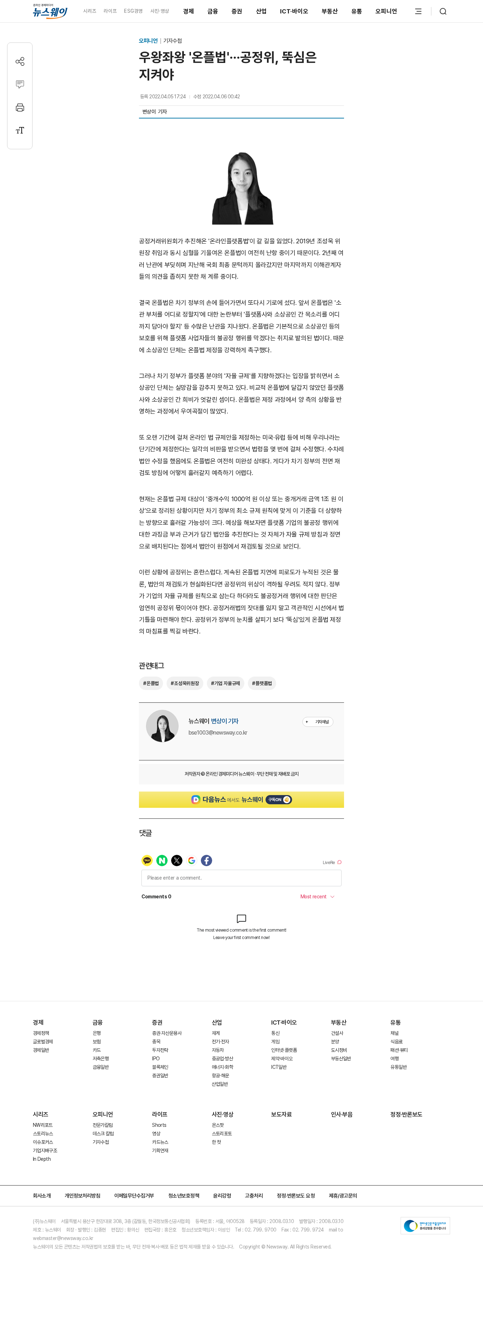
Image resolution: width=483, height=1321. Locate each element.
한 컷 (216, 1142)
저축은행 (101, 1058)
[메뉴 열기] (418, 11)
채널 (394, 1033)
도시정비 (339, 1050)
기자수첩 (172, 40)
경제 (188, 11)
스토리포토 (222, 1133)
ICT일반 (278, 1067)
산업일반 (220, 1084)
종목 (156, 1041)
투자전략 (160, 1050)
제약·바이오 (281, 1058)
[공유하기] (20, 61)
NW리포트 (43, 1125)
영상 (156, 1133)
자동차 (218, 1050)
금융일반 (101, 1067)
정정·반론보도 (406, 1114)
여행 (394, 1058)
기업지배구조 (45, 1150)
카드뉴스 (160, 1142)
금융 (213, 11)
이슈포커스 (43, 1142)
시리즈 (89, 11)
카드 (97, 1050)
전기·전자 (220, 1041)
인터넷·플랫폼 (284, 1050)
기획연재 (160, 1150)
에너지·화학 (222, 1067)
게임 (275, 1041)
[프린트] (20, 107)
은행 (97, 1033)
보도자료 (281, 1114)
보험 (97, 1041)
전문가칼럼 (103, 1125)
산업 (261, 11)
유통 (356, 11)
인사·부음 (342, 1114)
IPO (155, 1058)
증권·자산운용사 (166, 1033)
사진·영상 (159, 11)
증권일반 (160, 1075)
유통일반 (398, 1067)
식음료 (396, 1041)
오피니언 (386, 11)
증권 (237, 11)
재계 (216, 1033)
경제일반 (41, 1050)
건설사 (337, 1033)
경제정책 (41, 1033)
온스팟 (218, 1125)
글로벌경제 (43, 1041)
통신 (275, 1033)
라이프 (110, 11)
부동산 (330, 11)
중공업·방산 (222, 1058)
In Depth (42, 1159)
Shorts (159, 1125)
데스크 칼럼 (103, 1133)
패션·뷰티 (399, 1050)
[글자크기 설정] (20, 130)
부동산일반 (341, 1058)
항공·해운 (220, 1075)
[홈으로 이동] (50, 11)
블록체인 (160, 1067)
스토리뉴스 (43, 1133)
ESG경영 (133, 11)
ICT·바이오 (294, 11)
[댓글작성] (20, 84)
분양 (335, 1041)
